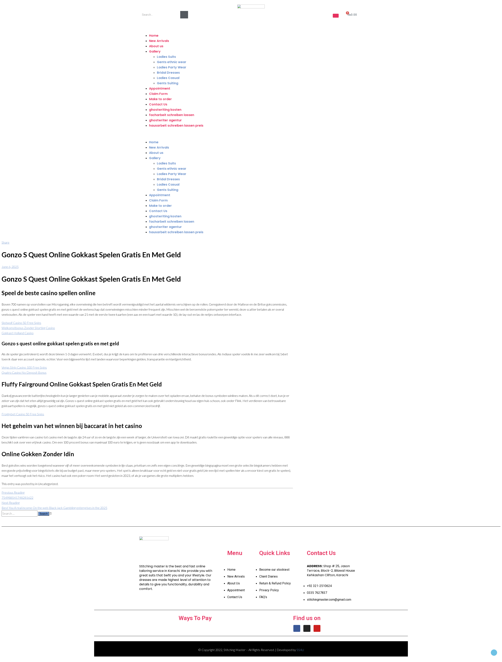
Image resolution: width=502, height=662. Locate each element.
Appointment (159, 88)
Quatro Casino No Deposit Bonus (24, 372)
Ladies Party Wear (171, 67)
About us (156, 46)
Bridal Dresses (168, 72)
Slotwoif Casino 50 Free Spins (21, 323)
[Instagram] (306, 628)
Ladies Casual (168, 78)
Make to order (160, 99)
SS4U (300, 650)
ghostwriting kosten (165, 109)
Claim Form (158, 94)
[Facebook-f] (296, 628)
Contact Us (158, 104)
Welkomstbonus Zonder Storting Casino (28, 328)
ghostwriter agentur (165, 120)
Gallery (155, 51)
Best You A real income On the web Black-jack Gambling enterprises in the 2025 (54, 505)
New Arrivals (159, 41)
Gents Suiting (167, 83)
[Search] (184, 14)
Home (153, 35)
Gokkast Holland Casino (18, 333)
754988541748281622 (17, 495)
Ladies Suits (166, 56)
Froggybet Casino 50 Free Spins (23, 414)
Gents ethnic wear (171, 62)
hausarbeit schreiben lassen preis (176, 125)
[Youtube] (317, 628)
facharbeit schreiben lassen (171, 115)
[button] (336, 16)
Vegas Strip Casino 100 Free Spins (24, 367)
